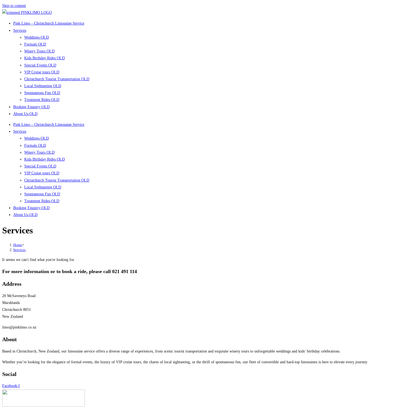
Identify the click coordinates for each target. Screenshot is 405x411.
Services (19, 30)
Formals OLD (35, 44)
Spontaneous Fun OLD (42, 93)
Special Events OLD (40, 65)
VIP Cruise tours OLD (41, 72)
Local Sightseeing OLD (42, 86)
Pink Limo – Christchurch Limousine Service (48, 23)
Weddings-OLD (36, 37)
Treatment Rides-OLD (41, 100)
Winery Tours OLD (39, 51)
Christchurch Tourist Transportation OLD (56, 79)
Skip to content (14, 6)
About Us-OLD (25, 114)
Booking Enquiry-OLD (31, 107)
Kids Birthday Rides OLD (44, 58)
